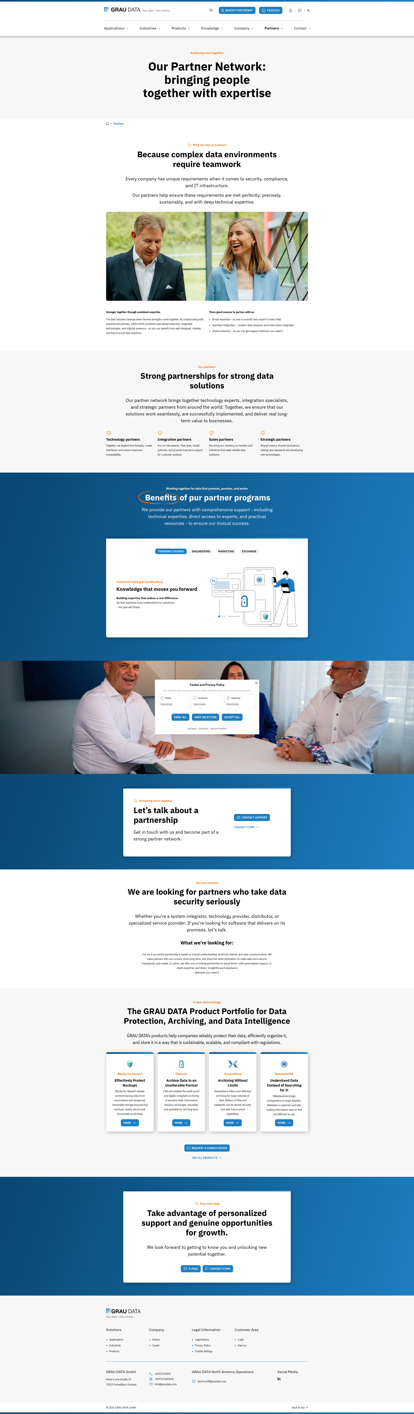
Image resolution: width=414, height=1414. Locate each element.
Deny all (180, 717)
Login (241, 1339)
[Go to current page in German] (308, 10)
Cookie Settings (203, 1351)
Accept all (232, 717)
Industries (148, 28)
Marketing (226, 551)
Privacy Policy (203, 1345)
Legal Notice (202, 1339)
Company (241, 28)
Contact (300, 28)
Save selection (206, 717)
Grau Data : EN (107, 123)
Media (168, 698)
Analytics (202, 698)
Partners (272, 28)
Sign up (242, 1345)
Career (156, 1345)
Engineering (201, 551)
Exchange (249, 551)
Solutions (113, 1329)
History (156, 1339)
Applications (114, 28)
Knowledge (210, 28)
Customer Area (247, 1329)
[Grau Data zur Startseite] (207, 1314)
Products (179, 28)
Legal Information (206, 1329)
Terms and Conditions (218, 728)
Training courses (171, 551)
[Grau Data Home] (154, 10)
